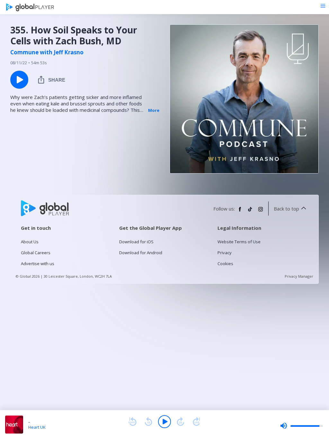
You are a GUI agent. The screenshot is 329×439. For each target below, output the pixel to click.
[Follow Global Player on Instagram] (260, 211)
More (153, 110)
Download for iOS (136, 242)
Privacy (225, 252)
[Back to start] (132, 421)
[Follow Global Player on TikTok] (250, 211)
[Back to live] (196, 421)
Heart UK (37, 427)
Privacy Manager (299, 276)
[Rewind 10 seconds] (148, 421)
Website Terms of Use (239, 242)
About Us (30, 242)
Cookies (225, 263)
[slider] (301, 426)
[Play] (164, 421)
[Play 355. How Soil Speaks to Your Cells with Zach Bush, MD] (19, 80)
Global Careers (35, 252)
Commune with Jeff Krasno (47, 52)
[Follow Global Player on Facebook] (240, 211)
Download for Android (140, 252)
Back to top (286, 208)
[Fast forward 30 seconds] (180, 421)
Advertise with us (37, 263)
